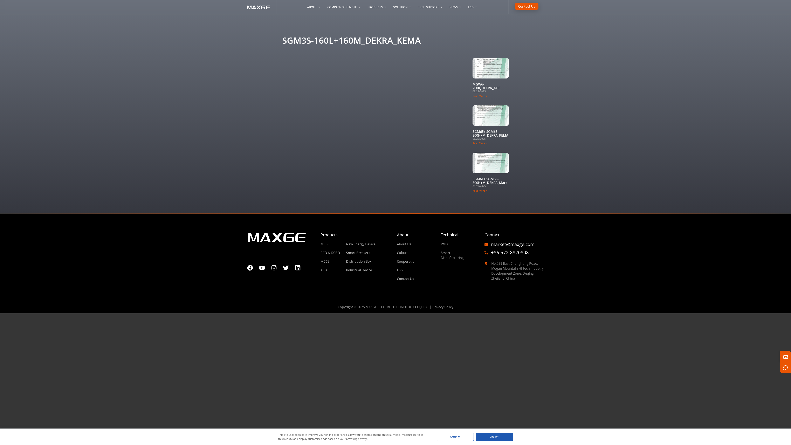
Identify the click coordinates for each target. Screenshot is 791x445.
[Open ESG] (476, 7)
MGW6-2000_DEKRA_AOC (487, 86)
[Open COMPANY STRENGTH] (359, 7)
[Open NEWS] (460, 7)
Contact (491, 235)
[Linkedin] (298, 268)
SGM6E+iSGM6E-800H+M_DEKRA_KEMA (490, 133)
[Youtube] (262, 268)
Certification (322, 29)
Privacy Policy (442, 307)
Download (302, 29)
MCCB (374, 29)
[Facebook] (250, 268)
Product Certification (351, 29)
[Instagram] (274, 268)
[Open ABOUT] (319, 7)
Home (287, 29)
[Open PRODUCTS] (385, 7)
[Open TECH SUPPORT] (441, 7)
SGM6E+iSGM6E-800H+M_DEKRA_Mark (490, 181)
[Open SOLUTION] (410, 7)
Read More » (480, 96)
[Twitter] (286, 268)
